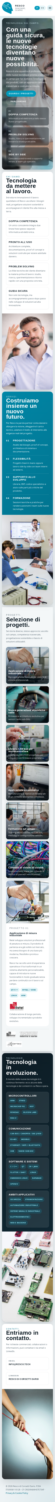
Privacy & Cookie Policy (17, 1493)
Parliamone (18, 101)
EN (42, 8)
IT (37, 8)
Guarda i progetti (21, 93)
